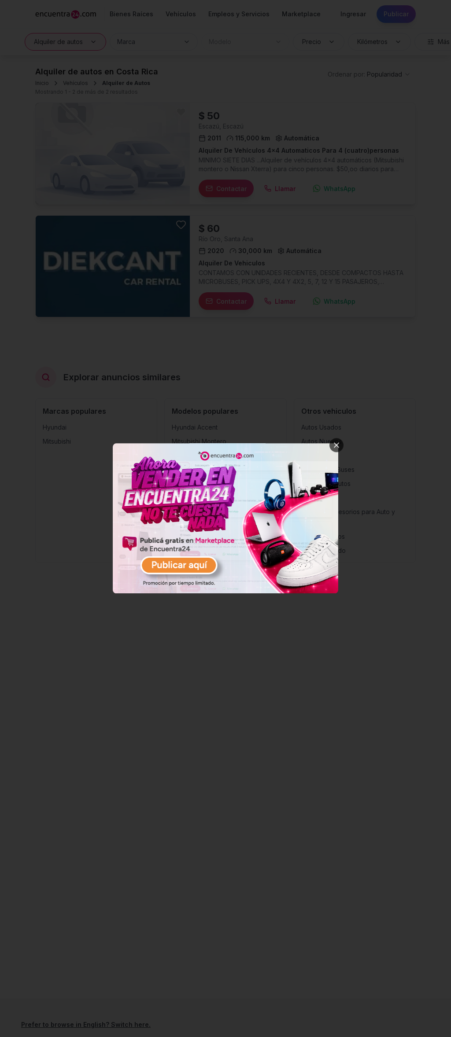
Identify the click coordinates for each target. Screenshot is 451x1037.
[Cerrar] (336, 445)
